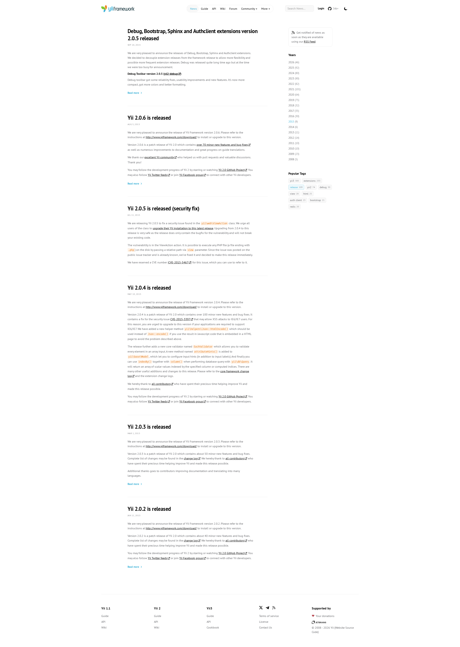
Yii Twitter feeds (157, 175)
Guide (204, 8)
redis (294, 206)
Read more (133, 93)
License (263, 621)
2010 (291, 148)
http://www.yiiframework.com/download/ (171, 137)
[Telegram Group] (267, 607)
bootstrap (317, 200)
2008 (291, 159)
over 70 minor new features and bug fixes (222, 144)
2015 (291, 121)
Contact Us (265, 627)
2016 (291, 116)
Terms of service (269, 616)
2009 (291, 154)
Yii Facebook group (191, 175)
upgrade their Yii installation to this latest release (183, 228)
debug (325, 187)
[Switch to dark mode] (345, 8)
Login (321, 8)
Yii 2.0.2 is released (149, 508)
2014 (291, 127)
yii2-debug (171, 74)
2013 (291, 132)
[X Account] (261, 607)
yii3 (294, 180)
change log (191, 458)
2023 (291, 78)
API (214, 8)
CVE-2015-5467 (178, 262)
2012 (291, 137)
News (193, 8)
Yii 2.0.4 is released (149, 287)
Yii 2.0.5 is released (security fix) (163, 208)
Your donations (325, 616)
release (296, 187)
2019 (291, 100)
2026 (291, 62)
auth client (297, 200)
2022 (291, 84)
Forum (233, 8)
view (294, 193)
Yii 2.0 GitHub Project (231, 170)
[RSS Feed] (293, 32)
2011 (291, 143)
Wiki (222, 8)
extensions (312, 180)
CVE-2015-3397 (180, 319)
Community (248, 8)
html (307, 193)
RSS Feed (310, 41)
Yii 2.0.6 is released (149, 117)
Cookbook (213, 627)
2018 (291, 105)
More (264, 8)
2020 (291, 94)
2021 (291, 89)
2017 (291, 110)
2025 (291, 67)
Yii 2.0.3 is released (149, 426)
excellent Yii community (159, 157)
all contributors (161, 384)
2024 (291, 73)
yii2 (311, 187)
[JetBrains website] (319, 622)
